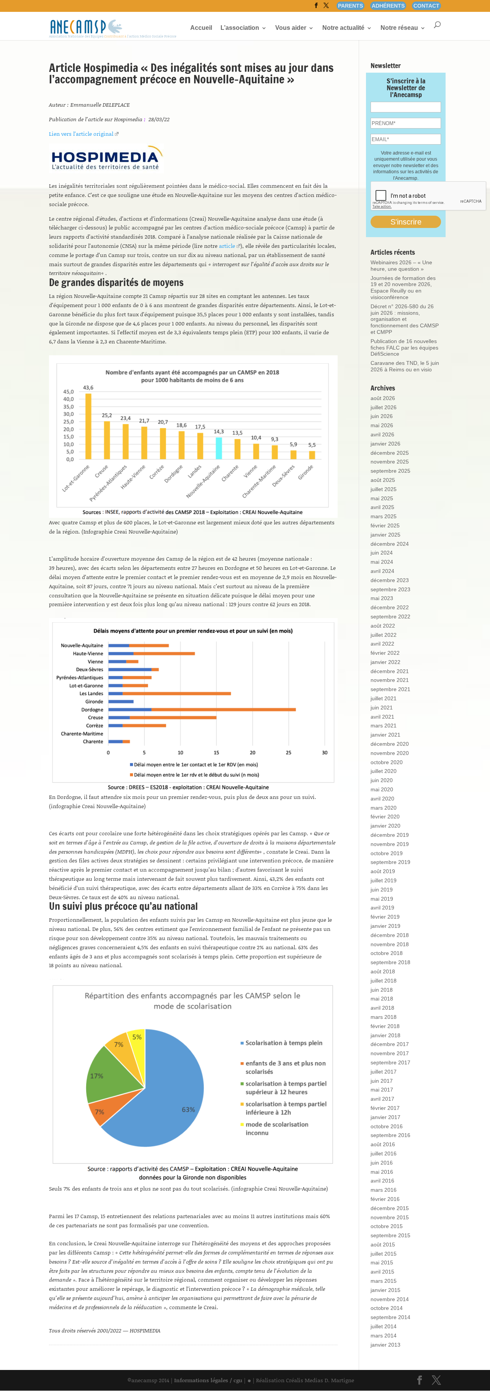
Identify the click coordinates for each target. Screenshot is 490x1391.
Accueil (201, 28)
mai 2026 (382, 425)
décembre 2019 (390, 835)
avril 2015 (382, 1272)
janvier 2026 (385, 444)
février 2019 (385, 917)
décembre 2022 (390, 607)
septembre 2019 (390, 862)
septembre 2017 (390, 1062)
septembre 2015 (390, 1235)
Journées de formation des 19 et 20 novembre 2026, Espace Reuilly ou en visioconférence (403, 287)
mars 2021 (384, 725)
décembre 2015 (390, 1208)
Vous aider (290, 28)
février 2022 (385, 653)
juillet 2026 (384, 407)
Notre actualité (343, 28)
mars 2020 (384, 808)
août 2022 (383, 626)
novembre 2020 (390, 753)
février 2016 (385, 1199)
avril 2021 (382, 717)
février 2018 (385, 1026)
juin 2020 (382, 780)
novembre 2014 (390, 1299)
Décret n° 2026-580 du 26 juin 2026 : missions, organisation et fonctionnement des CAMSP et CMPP (405, 319)
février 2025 (385, 525)
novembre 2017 (390, 1053)
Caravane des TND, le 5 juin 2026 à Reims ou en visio (405, 366)
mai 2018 (382, 999)
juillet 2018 (384, 981)
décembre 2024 (390, 544)
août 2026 (383, 398)
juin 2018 (382, 990)
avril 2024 (382, 571)
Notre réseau (399, 28)
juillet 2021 (384, 698)
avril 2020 (382, 799)
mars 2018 (384, 1017)
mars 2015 (384, 1281)
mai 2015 (382, 1262)
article (227, 246)
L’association (239, 28)
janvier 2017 (385, 1117)
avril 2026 (382, 434)
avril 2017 (382, 1099)
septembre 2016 (390, 1135)
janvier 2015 (385, 1290)
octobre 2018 (387, 953)
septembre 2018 (390, 962)
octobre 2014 (387, 1308)
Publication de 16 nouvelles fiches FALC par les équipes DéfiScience (404, 347)
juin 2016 (382, 1163)
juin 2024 (382, 553)
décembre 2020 (390, 744)
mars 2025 (384, 516)
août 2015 (383, 1244)
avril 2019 (382, 908)
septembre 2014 (390, 1317)
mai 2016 (382, 1172)
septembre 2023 (390, 589)
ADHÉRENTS (388, 6)
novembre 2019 (390, 844)
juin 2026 (382, 416)
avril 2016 (382, 1181)
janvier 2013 (385, 1345)
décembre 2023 (390, 580)
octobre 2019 (387, 853)
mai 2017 (382, 1090)
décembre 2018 (390, 935)
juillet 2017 (384, 1072)
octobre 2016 (387, 1126)
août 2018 (383, 971)
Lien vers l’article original (81, 134)
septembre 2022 (390, 616)
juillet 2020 (384, 771)
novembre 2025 (390, 462)
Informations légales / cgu (208, 1380)
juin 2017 (382, 1081)
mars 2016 (384, 1190)
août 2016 (383, 1144)
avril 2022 (382, 644)
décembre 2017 (390, 1044)
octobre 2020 (387, 762)
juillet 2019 (384, 880)
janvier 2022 (385, 662)
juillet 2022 (384, 635)
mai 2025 (382, 498)
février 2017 (385, 1108)
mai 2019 (382, 899)
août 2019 (383, 871)
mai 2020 (382, 789)
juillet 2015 (384, 1254)
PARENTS (350, 6)
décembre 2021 (390, 671)
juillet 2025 (384, 489)
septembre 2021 (390, 689)
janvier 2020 (385, 826)
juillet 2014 (384, 1326)
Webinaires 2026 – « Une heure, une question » (401, 265)
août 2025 (383, 480)
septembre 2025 (390, 471)
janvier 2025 (385, 535)
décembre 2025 (390, 453)
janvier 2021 (385, 735)
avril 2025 (382, 507)
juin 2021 (382, 707)
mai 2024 (382, 562)
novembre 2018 (390, 944)
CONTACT (426, 6)
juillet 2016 (384, 1153)
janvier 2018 (385, 1035)
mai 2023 (382, 598)
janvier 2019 (385, 926)
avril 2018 (382, 1008)
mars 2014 (384, 1335)
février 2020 (385, 816)
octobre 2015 (387, 1226)
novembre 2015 (390, 1217)
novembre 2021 (390, 680)
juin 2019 (382, 890)
